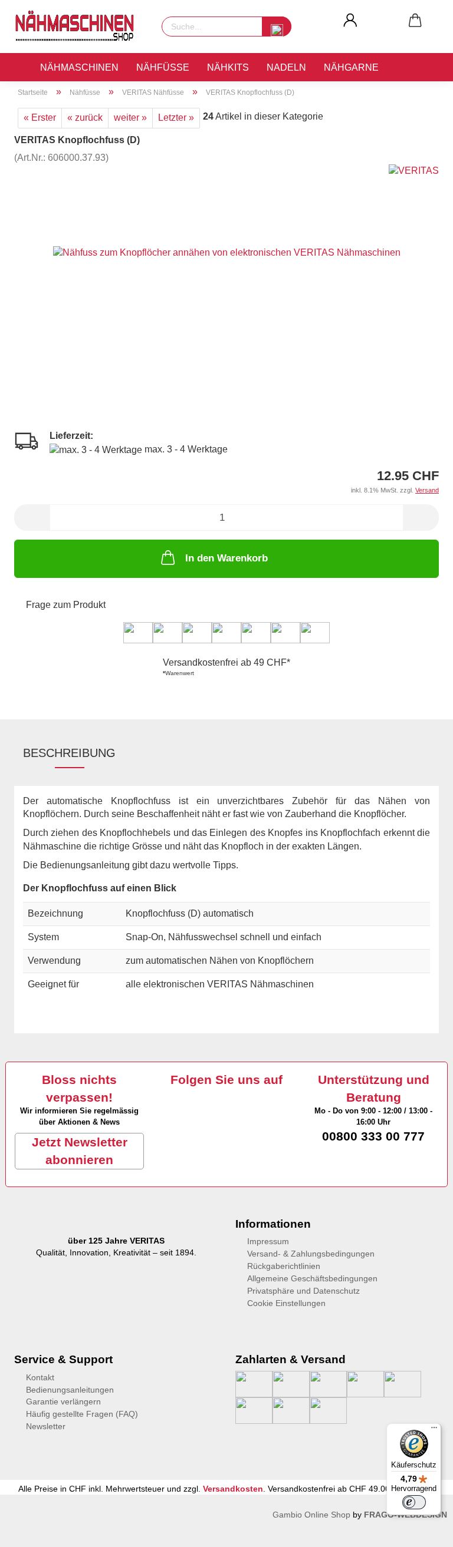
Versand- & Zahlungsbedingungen (311, 1253)
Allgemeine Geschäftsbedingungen (312, 1278)
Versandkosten (233, 1488)
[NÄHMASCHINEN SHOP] (79, 26)
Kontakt (40, 1377)
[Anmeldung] (350, 20)
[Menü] (434, 1430)
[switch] (414, 1502)
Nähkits (228, 67)
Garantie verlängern (63, 1401)
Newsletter (45, 1426)
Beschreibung (69, 752)
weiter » (130, 118)
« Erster (40, 118)
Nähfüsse (162, 67)
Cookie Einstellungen (286, 1303)
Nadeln (286, 67)
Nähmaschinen (79, 67)
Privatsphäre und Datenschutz (303, 1290)
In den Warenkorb (226, 558)
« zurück (85, 118)
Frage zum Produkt (66, 605)
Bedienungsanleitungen (70, 1389)
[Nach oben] (32, 1529)
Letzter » (176, 118)
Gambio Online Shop (311, 1514)
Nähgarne (351, 67)
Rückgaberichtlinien (283, 1266)
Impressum (268, 1241)
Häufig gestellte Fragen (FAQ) (82, 1414)
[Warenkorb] (415, 20)
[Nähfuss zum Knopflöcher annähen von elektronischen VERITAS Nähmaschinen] (227, 252)
